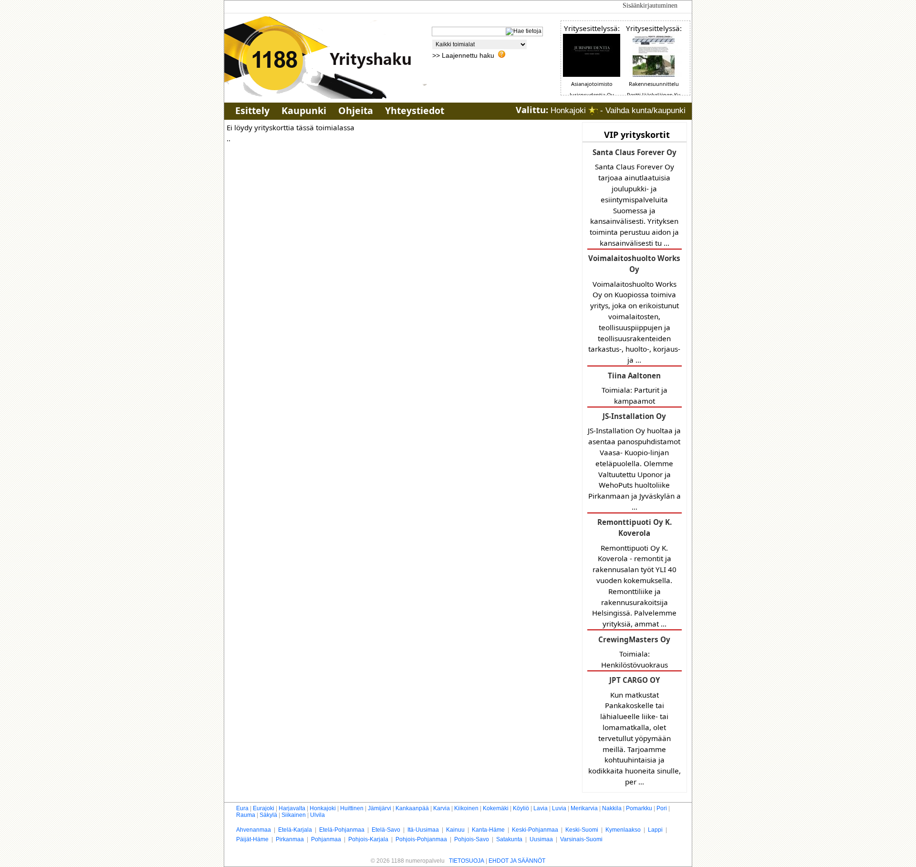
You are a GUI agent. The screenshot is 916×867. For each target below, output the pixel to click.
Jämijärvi (379, 808)
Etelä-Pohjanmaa (341, 829)
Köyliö (521, 808)
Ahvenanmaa (253, 829)
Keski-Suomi (581, 829)
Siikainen (293, 815)
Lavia (540, 808)
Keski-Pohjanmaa (535, 829)
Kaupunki (303, 110)
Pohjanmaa (326, 839)
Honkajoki (323, 808)
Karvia (441, 808)
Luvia (559, 808)
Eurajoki (263, 808)
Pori (661, 808)
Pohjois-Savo (471, 839)
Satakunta (509, 839)
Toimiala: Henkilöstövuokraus (634, 652)
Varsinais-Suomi (581, 839)
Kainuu (455, 829)
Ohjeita (355, 110)
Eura (242, 808)
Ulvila (317, 815)
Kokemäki (496, 808)
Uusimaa (541, 839)
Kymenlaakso (623, 829)
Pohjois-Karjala (368, 839)
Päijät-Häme (252, 839)
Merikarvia (584, 808)
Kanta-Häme (488, 829)
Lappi (655, 829)
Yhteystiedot (414, 110)
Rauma (245, 815)
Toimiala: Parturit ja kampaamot (634, 388)
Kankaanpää (412, 808)
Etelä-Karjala (295, 829)
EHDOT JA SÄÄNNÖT (517, 860)
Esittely (252, 110)
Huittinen (352, 808)
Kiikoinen (466, 808)
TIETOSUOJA (466, 860)
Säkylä (268, 815)
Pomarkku (639, 808)
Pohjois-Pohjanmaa (421, 839)
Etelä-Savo (386, 829)
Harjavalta (292, 808)
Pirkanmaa (290, 839)
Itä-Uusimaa (423, 829)
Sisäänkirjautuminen (650, 5)
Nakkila (612, 808)
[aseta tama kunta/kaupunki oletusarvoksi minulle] (593, 110)
